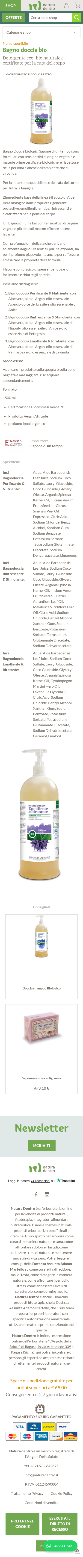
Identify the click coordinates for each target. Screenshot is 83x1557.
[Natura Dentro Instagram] (47, 1194)
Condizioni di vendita (41, 1502)
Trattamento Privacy (27, 1493)
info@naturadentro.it (41, 1475)
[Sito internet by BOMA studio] (77, 1551)
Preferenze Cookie (22, 1524)
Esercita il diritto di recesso (59, 1523)
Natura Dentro (41, 5)
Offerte (14, 17)
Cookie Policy (61, 1493)
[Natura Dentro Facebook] (36, 1194)
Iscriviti (41, 1145)
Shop (11, 5)
